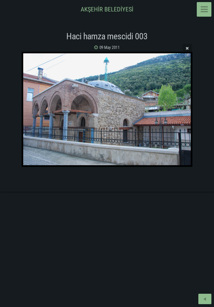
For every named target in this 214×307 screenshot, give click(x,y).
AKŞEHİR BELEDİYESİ (107, 9)
